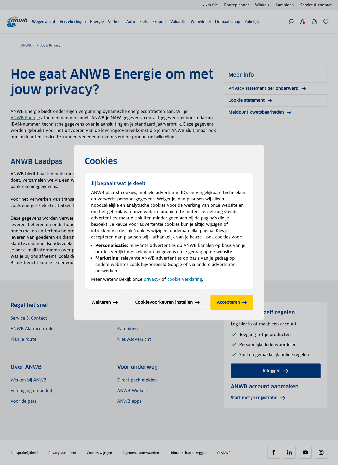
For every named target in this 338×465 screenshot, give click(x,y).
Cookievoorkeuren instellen (164, 302)
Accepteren (228, 302)
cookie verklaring (184, 279)
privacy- (152, 279)
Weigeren (101, 302)
